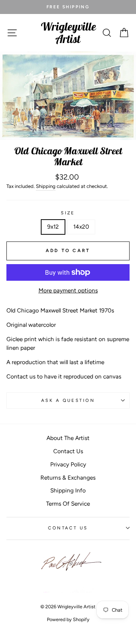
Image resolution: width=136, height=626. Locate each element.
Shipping (46, 186)
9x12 (53, 226)
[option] (68, 7)
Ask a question (68, 400)
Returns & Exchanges (68, 477)
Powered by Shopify (68, 619)
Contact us (68, 528)
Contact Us (68, 451)
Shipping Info (68, 490)
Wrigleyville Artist (68, 32)
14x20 (81, 226)
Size (68, 212)
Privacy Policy (68, 464)
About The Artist (68, 437)
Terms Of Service (68, 503)
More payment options (68, 290)
